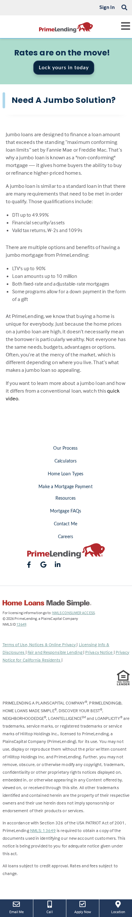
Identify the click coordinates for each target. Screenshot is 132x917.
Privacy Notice (99, 652)
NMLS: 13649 (43, 830)
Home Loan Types (66, 474)
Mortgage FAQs (65, 511)
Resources (65, 498)
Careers (65, 537)
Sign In (107, 7)
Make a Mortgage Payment (65, 487)
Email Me (16, 911)
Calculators (65, 461)
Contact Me (66, 524)
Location (121, 911)
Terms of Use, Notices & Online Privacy (40, 644)
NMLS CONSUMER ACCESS (73, 612)
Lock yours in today (64, 67)
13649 (21, 624)
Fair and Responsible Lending (55, 652)
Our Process (65, 448)
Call (49, 911)
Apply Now (84, 911)
